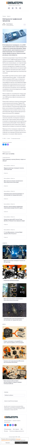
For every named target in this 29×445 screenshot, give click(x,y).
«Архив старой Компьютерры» (11, 401)
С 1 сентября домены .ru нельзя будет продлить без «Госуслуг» (13, 232)
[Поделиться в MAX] (8, 144)
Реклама (6, 431)
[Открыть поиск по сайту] (16, 8)
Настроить (8, 442)
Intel (9, 138)
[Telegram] (10, 425)
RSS (22, 429)
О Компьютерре (7, 429)
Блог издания (16, 429)
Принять (21, 442)
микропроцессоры (16, 138)
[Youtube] (8, 425)
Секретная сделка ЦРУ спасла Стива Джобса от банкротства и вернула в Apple (14, 220)
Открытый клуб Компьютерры (11, 280)
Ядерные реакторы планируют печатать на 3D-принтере (14, 168)
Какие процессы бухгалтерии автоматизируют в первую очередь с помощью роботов (13, 382)
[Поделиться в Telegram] (5, 144)
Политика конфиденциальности (17, 431)
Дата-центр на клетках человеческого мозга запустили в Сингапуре (13, 181)
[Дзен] (15, 425)
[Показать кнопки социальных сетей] (9, 8)
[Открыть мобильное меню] (20, 8)
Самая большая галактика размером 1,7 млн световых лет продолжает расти (14, 194)
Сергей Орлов (9, 24)
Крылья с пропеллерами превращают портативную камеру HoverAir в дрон (13, 207)
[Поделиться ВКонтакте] (3, 144)
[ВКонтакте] (5, 425)
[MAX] (13, 425)
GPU (5, 138)
